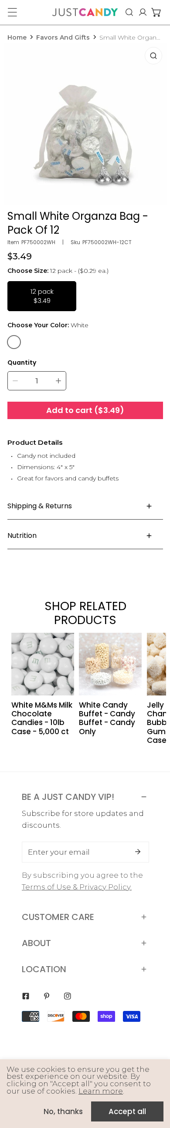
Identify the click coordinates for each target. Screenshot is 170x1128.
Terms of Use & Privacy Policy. (77, 887)
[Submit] (137, 852)
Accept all (127, 1111)
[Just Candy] (85, 12)
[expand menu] (12, 12)
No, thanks (63, 1111)
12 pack (42, 296)
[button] (156, 12)
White (13, 342)
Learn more (100, 1091)
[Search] (129, 12)
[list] (85, 124)
